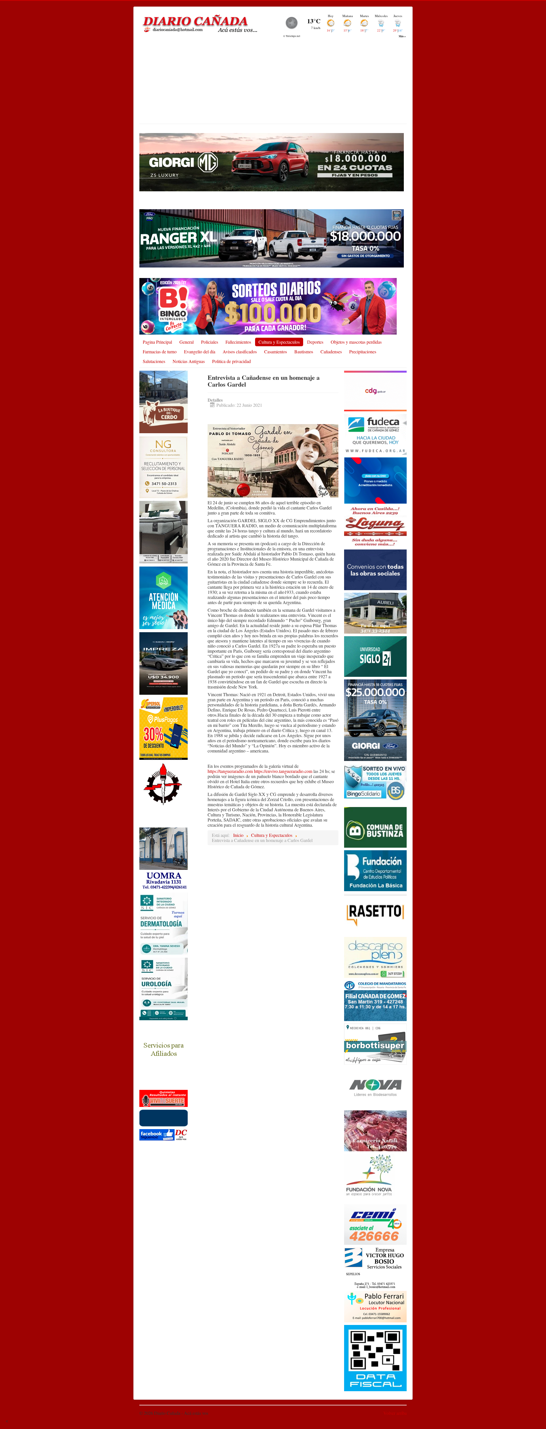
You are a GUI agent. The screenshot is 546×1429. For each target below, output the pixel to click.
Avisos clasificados (240, 351)
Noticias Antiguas (189, 361)
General (186, 342)
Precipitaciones (362, 351)
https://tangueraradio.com (230, 771)
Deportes (315, 342)
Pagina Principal (157, 342)
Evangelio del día (199, 351)
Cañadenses (331, 351)
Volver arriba (395, 1413)
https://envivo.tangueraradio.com (283, 771)
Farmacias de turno (160, 351)
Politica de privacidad (231, 361)
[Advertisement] (273, 81)
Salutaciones (154, 361)
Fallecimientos (238, 342)
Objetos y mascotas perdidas (356, 342)
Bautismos (303, 351)
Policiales (209, 342)
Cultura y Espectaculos (279, 342)
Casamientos (275, 351)
